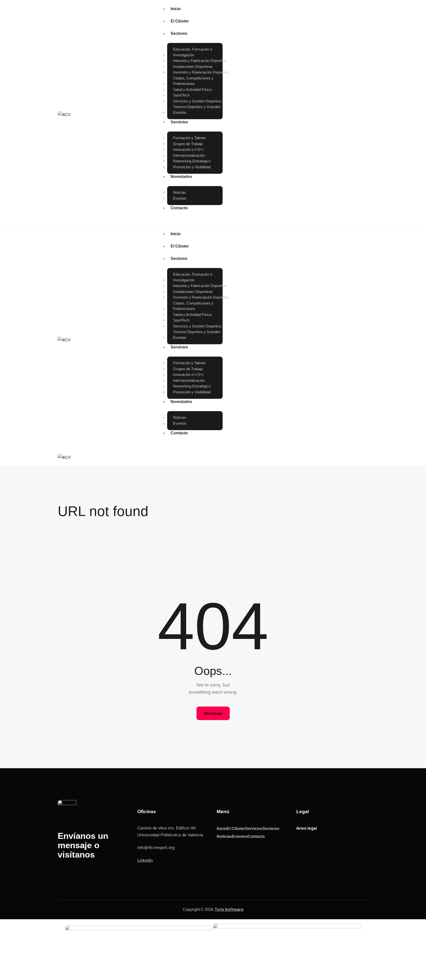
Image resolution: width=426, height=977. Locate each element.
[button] (217, 457)
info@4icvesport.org (156, 847)
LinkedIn (145, 860)
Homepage (213, 713)
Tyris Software (229, 909)
